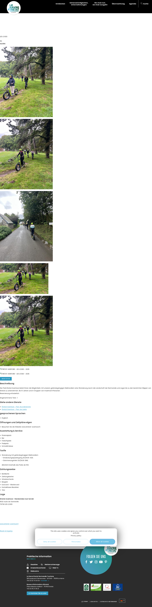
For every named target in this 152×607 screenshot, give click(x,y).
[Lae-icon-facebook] (86, 562)
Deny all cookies (49, 542)
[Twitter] (91, 562)
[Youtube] (101, 562)
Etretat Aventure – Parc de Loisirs (14, 409)
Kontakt (44, 581)
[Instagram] (96, 562)
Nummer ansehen (9, 510)
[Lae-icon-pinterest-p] (106, 562)
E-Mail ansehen (7, 516)
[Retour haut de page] (147, 596)
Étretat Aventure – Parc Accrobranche (16, 407)
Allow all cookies (102, 542)
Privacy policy (76, 536)
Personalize (76, 542)
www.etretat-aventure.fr (9, 524)
